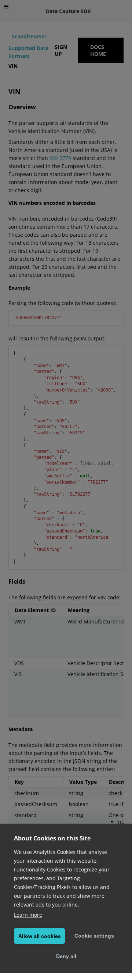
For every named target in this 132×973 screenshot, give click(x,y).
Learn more (28, 914)
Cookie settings (94, 936)
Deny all (66, 956)
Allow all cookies (39, 936)
